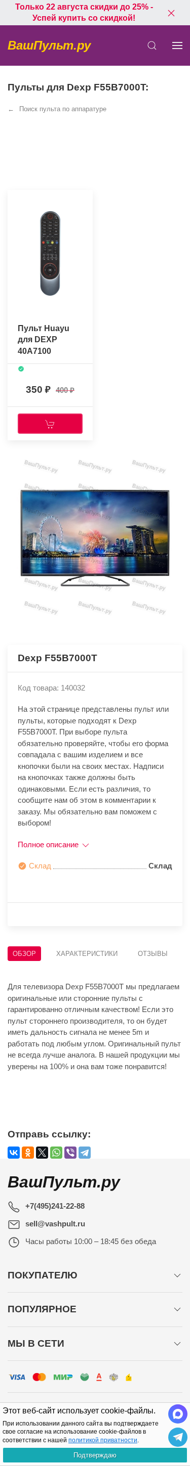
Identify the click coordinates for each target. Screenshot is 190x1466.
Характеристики (87, 953)
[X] (42, 1153)
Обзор (24, 953)
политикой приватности (102, 1440)
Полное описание (49, 844)
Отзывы (153, 953)
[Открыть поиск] (152, 45)
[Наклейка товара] (15, 200)
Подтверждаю (95, 1455)
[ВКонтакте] (14, 1153)
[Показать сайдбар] (177, 45)
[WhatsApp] (56, 1153)
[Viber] (70, 1153)
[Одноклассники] (28, 1153)
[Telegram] (85, 1153)
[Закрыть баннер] (171, 13)
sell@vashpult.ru (55, 1223)
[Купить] (50, 424)
